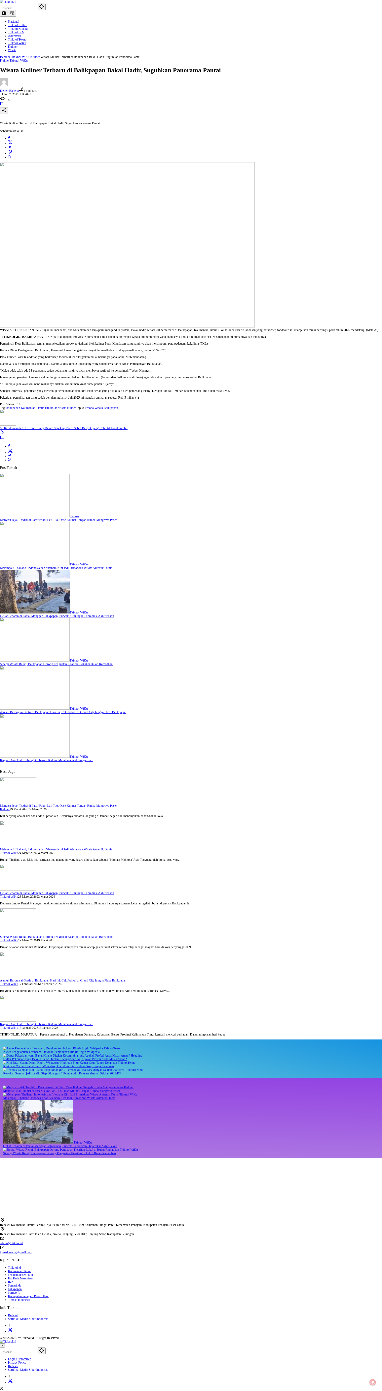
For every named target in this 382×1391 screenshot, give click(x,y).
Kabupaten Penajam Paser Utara (28, 1296)
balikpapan (13, 408)
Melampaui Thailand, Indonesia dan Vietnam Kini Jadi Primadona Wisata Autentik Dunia (56, 568)
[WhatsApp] (9, 157)
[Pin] (10, 153)
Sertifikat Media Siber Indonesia (28, 1318)
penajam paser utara (20, 1274)
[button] (42, 7)
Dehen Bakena (9, 90)
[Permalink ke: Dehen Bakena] (4, 85)
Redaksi (13, 1315)
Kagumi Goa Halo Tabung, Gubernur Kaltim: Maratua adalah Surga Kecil (46, 760)
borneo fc (14, 1292)
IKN (11, 1282)
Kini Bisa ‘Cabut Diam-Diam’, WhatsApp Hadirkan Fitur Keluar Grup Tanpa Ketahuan (58, 1066)
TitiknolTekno (112, 1048)
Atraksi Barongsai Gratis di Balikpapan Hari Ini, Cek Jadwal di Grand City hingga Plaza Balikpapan (63, 712)
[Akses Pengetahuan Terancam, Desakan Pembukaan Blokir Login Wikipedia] (53, 1048)
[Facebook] (9, 138)
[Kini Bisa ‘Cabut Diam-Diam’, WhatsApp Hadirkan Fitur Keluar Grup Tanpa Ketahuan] (60, 1062)
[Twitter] (10, 143)
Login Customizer (19, 1359)
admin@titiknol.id (11, 1243)
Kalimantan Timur (32, 408)
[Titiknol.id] (8, 1)
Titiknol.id (51, 408)
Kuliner (5, 60)
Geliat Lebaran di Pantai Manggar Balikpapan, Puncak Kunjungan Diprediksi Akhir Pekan (57, 616)
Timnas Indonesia (19, 1299)
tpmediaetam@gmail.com (16, 1252)
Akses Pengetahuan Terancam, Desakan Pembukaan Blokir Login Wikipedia (51, 1052)
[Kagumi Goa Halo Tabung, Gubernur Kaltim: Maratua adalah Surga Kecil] (35, 756)
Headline (136, 1055)
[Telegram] (9, 147)
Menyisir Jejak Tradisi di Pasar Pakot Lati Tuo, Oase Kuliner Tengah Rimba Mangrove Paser (58, 520)
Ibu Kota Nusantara (20, 1278)
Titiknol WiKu (19, 60)
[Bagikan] (4, 110)
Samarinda (14, 1285)
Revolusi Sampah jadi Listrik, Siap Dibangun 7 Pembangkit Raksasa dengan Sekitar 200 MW (62, 1073)
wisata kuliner (67, 408)
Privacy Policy (17, 1362)
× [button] (2, 1345)
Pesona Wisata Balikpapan (101, 408)
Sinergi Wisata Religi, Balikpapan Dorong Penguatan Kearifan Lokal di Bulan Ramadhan (56, 664)
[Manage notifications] (372, 1382)
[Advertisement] (119, 1186)
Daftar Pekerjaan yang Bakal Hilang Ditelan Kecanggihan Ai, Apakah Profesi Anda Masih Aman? (65, 1059)
